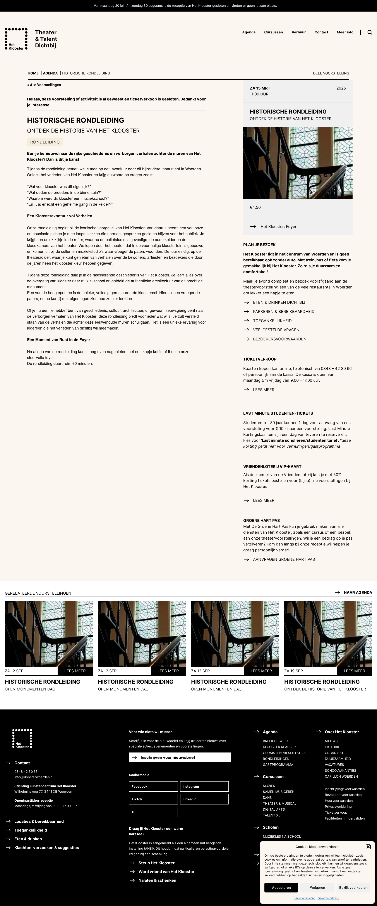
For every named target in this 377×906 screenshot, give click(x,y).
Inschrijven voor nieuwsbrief (167, 757)
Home (33, 73)
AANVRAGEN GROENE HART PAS (283, 559)
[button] (368, 847)
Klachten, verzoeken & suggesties (46, 847)
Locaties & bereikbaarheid (39, 821)
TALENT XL (271, 815)
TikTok (137, 799)
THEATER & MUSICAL (279, 803)
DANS (267, 798)
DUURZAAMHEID (338, 759)
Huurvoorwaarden (339, 801)
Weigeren (317, 887)
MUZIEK (269, 786)
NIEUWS (331, 741)
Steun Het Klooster (156, 863)
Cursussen (273, 776)
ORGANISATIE (335, 753)
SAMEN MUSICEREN (279, 792)
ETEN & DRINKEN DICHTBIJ (278, 302)
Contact (45, 784)
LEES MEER (263, 389)
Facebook (139, 786)
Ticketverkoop (336, 812)
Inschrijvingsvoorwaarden (345, 789)
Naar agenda (357, 592)
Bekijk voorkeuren (353, 887)
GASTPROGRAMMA (278, 765)
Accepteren (281, 887)
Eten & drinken (28, 839)
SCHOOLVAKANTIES (340, 770)
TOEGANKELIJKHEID (272, 320)
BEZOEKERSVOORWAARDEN (279, 339)
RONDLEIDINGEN (276, 759)
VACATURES (334, 765)
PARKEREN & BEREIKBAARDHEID (283, 311)
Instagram (191, 786)
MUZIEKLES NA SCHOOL (282, 836)
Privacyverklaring (304, 898)
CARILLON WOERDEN (341, 776)
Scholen (270, 827)
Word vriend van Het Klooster (166, 871)
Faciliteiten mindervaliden (345, 818)
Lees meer (75, 671)
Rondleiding (45, 142)
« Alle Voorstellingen (44, 84)
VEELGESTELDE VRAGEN (276, 330)
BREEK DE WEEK (276, 741)
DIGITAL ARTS (274, 809)
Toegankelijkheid (30, 830)
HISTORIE (332, 747)
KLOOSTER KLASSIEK (280, 747)
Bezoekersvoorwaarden (343, 795)
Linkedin (189, 799)
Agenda (50, 73)
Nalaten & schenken (157, 880)
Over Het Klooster (341, 732)
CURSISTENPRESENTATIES (284, 753)
